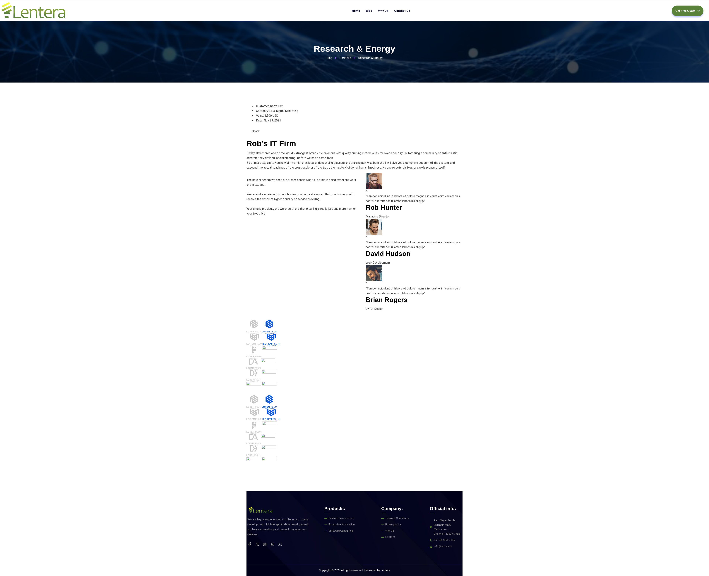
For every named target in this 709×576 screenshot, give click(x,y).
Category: (262, 111)
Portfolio (345, 58)
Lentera (385, 570)
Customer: (262, 106)
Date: (259, 120)
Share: (256, 131)
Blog (329, 58)
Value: (260, 115)
